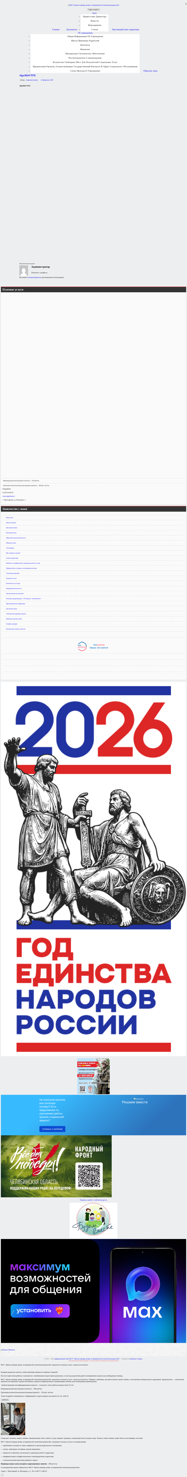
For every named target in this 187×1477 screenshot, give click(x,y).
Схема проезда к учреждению (85, 71)
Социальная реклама (12, 573)
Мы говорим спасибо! (13, 553)
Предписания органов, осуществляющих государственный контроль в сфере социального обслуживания (85, 66)
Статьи (94, 29)
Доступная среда (11, 609)
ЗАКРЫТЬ (5, 1400)
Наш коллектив (11, 522)
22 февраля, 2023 (47, 80)
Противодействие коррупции (125, 29)
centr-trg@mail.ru (9, 496)
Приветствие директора (94, 16)
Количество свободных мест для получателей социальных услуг (85, 62)
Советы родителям (12, 558)
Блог (95, 13)
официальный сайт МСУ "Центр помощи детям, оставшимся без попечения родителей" (87, 1359)
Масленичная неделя (27, 263)
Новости (95, 21)
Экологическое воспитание (15, 593)
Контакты (85, 45)
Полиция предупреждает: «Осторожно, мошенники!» (23, 598)
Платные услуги (11, 578)
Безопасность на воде (13, 583)
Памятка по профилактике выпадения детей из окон (23, 563)
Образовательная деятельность (16, 538)
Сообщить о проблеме (52, 1129)
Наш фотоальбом (11, 528)
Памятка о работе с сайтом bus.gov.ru (93, 1200)
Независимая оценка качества (15, 629)
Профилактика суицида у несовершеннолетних (21, 568)
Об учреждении (85, 33)
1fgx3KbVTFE (27, 75)
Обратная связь (150, 71)
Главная (55, 29)
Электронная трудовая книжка (16, 614)
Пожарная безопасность (14, 588)
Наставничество (11, 533)
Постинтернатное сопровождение (85, 58)
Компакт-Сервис (136, 1359)
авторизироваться (34, 277)
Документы (71, 29)
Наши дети (9, 517)
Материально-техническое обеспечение (85, 53)
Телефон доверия (11, 624)
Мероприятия (94, 25)
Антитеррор (10, 548)
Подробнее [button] (7, 489)
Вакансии (85, 49)
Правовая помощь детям (14, 619)
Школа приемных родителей (85, 40)
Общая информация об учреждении (85, 36)
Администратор (32, 80)
